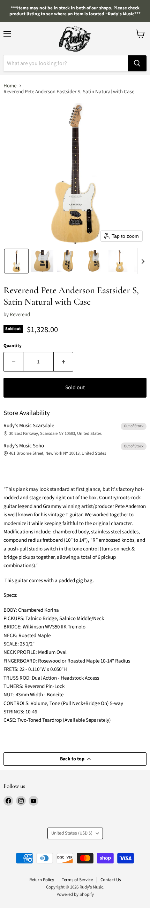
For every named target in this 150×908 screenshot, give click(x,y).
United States (71, 833)
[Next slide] (142, 261)
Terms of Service (77, 880)
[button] (16, 261)
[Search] (137, 63)
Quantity (12, 346)
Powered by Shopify (75, 894)
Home (9, 86)
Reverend (20, 314)
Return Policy (41, 880)
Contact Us (110, 880)
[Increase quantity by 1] (63, 361)
